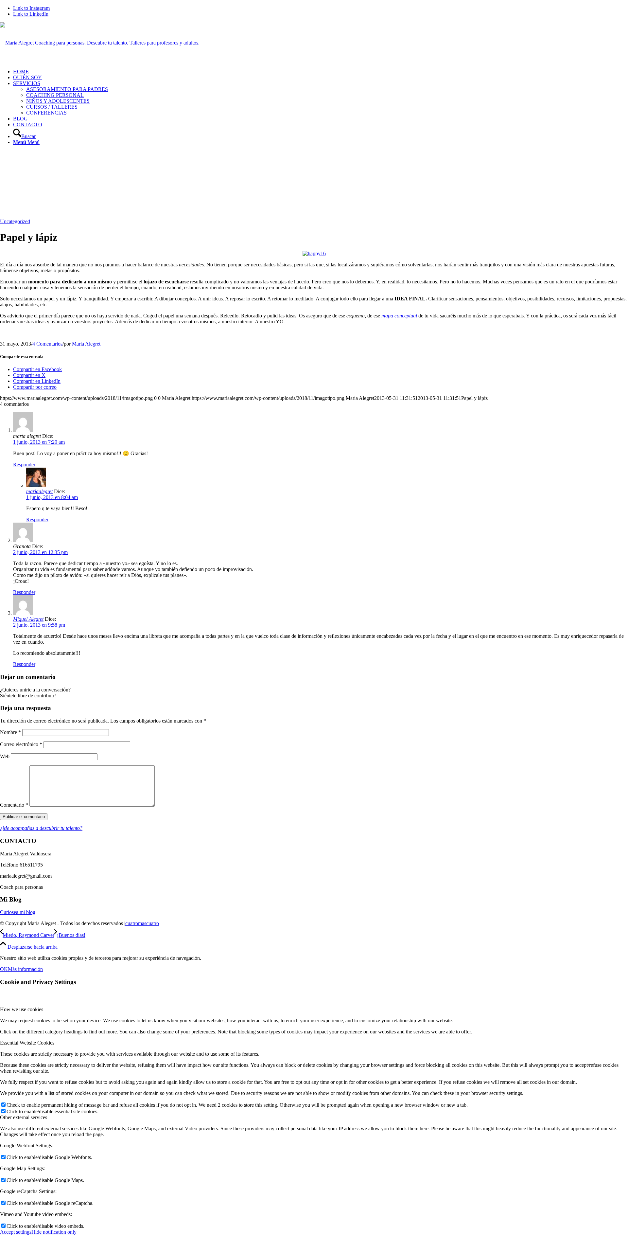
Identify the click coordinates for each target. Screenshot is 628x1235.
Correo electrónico (21, 744)
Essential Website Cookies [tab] (27, 1043)
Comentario (14, 805)
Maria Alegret (86, 344)
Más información (25, 969)
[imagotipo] (100, 42)
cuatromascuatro (142, 923)
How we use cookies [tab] (21, 1009)
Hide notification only (54, 1232)
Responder (24, 464)
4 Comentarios (47, 344)
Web (4, 756)
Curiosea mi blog (17, 912)
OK (4, 969)
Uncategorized (15, 221)
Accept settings (15, 1232)
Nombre (10, 732)
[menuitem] (320, 72)
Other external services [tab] (23, 1117)
